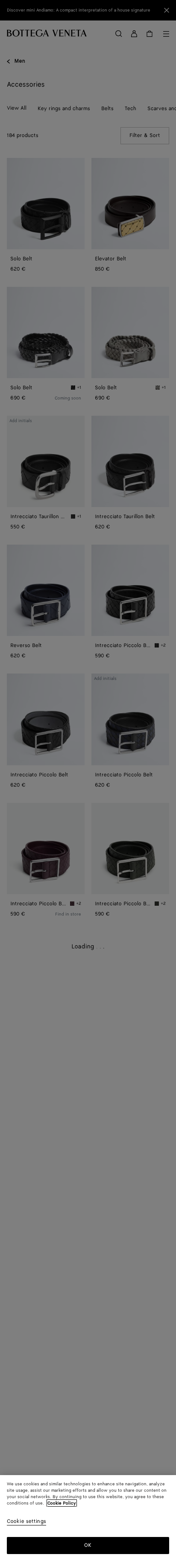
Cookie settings (26, 1522)
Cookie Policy (61, 1503)
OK (87, 1545)
